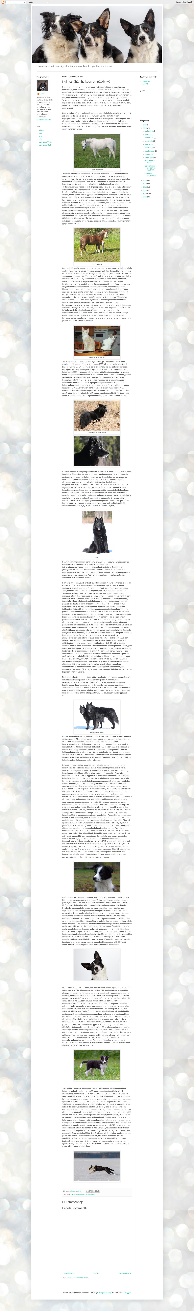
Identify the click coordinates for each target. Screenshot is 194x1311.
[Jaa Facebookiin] (95, 1191)
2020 (145, 125)
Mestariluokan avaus (150, 162)
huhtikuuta (149, 148)
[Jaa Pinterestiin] (98, 1191)
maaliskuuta (150, 151)
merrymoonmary (105, 1293)
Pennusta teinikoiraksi (150, 174)
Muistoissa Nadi (45, 145)
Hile (40, 139)
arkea (73, 1194)
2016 (145, 187)
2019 (145, 128)
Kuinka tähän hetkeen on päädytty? (150, 168)
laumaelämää (80, 1194)
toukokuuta (149, 144)
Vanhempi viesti (125, 1273)
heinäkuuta (149, 138)
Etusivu (97, 1273)
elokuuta (148, 134)
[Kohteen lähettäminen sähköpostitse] (87, 1191)
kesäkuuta (149, 141)
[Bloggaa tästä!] (90, 1191)
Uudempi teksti (68, 1273)
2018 (145, 180)
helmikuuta (149, 154)
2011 (145, 197)
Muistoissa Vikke (45, 142)
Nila (40, 136)
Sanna (42, 94)
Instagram (146, 81)
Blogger (128, 1293)
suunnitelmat (90, 1194)
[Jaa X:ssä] (92, 1191)
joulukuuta (149, 131)
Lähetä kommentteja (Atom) (77, 1278)
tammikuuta (149, 158)
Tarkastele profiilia (44, 120)
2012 (145, 194)
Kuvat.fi (145, 84)
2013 (145, 190)
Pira (40, 133)
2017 (145, 184)
